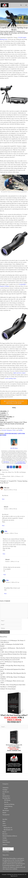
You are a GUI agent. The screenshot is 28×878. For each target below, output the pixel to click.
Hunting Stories (6, 796)
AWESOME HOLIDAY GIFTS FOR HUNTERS (12, 434)
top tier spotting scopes (10, 378)
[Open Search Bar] (21, 5)
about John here (6, 461)
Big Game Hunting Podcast (21, 463)
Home (4, 821)
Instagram (9, 430)
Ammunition (5, 787)
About (4, 823)
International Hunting (9, 804)
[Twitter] (17, 467)
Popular (4, 812)
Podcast (4, 831)
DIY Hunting (7, 800)
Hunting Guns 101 (8, 827)
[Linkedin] (14, 467)
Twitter (14, 430)
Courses (4, 825)
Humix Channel (6, 842)
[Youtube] (20, 467)
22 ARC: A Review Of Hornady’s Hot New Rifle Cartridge (13, 652)
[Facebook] (8, 467)
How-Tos (6, 802)
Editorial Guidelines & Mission (10, 836)
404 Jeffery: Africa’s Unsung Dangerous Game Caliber (12, 684)
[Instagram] (11, 467)
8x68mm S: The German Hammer (8, 689)
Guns (4, 794)
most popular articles (21, 461)
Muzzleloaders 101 (8, 829)
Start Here (5, 819)
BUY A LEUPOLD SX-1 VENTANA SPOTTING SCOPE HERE (14, 402)
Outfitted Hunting (8, 806)
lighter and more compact (19, 373)
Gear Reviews (5, 470)
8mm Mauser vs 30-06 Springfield (8, 686)
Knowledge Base (6, 798)
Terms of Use (6, 855)
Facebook (4, 430)
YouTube (20, 430)
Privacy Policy (6, 851)
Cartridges (5, 789)
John (6, 531)
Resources (5, 834)
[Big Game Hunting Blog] (4, 5)
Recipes (6, 808)
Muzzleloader (6, 810)
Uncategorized (6, 814)
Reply (3, 499)
